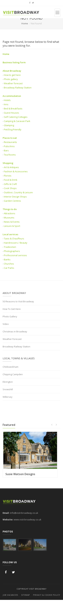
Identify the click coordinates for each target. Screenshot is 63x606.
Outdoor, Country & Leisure (18, 192)
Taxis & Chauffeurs (14, 238)
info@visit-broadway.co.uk (24, 512)
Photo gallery (11, 79)
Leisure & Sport (12, 226)
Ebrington (8, 381)
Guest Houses (11, 112)
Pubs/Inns (9, 146)
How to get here (12, 75)
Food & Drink (10, 179)
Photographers (12, 251)
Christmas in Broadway (15, 331)
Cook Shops (10, 188)
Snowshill (8, 389)
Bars (6, 150)
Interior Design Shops (15, 196)
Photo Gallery (10, 316)
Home (24, 23)
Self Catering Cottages (15, 116)
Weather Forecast (12, 339)
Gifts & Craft (10, 184)
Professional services (15, 255)
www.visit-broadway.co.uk (27, 519)
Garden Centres (12, 200)
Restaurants (10, 142)
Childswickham (10, 366)
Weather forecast (13, 83)
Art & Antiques (11, 167)
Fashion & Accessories (16, 171)
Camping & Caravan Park (17, 121)
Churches (9, 263)
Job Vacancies (10, 595)
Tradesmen (10, 246)
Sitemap (25, 595)
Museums (9, 217)
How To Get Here (12, 309)
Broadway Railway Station (17, 87)
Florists (7, 175)
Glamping (9, 125)
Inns (6, 104)
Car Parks (9, 267)
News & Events (12, 221)
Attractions (9, 213)
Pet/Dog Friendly (12, 129)
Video (6, 324)
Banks (7, 259)
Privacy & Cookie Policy (46, 595)
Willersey (7, 396)
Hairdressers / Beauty (15, 242)
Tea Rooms (10, 154)
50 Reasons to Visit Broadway (18, 301)
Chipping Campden (13, 374)
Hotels (7, 100)
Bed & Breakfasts (13, 108)
